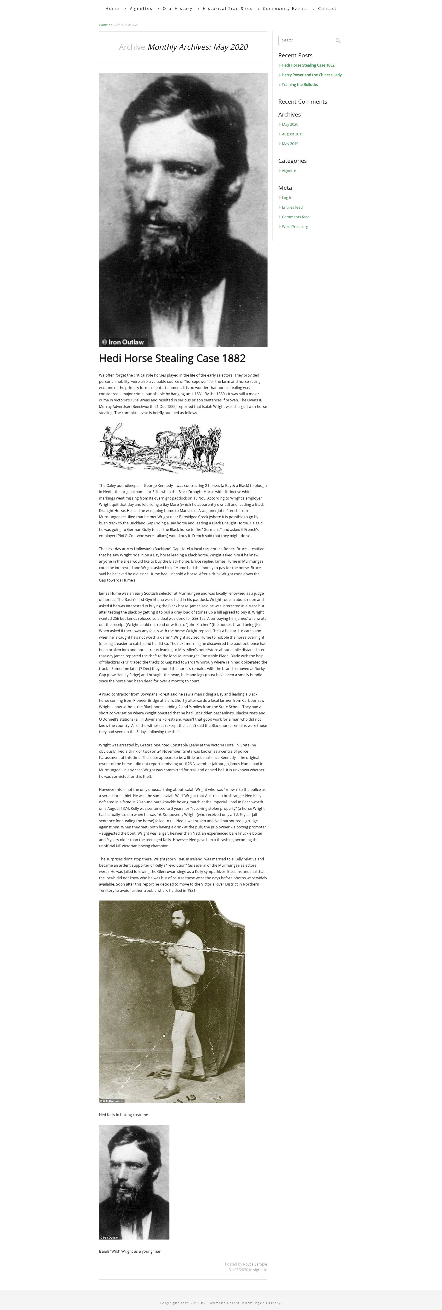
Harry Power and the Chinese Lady (312, 74)
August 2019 (292, 134)
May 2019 (290, 143)
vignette (260, 1269)
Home (112, 8)
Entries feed (292, 207)
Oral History (178, 8)
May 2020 (290, 124)
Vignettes (141, 8)
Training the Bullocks (300, 84)
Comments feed (296, 216)
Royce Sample (255, 1264)
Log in (287, 197)
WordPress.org (295, 226)
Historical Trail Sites (228, 8)
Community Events (285, 8)
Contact (327, 8)
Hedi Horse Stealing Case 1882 (172, 358)
